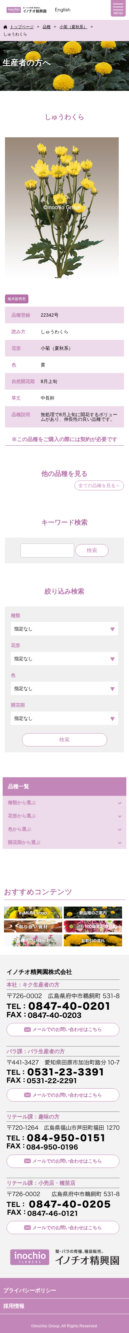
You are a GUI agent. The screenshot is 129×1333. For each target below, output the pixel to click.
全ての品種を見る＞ (99, 485)
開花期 (18, 705)
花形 (15, 645)
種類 (15, 615)
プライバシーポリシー (29, 1290)
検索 (64, 739)
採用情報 (13, 1306)
